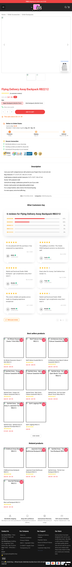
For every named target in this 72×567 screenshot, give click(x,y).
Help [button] (69, 564)
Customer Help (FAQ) (44, 548)
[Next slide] (68, 45)
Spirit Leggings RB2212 (33, 424)
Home (3, 15)
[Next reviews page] (66, 320)
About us (22, 535)
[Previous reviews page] (57, 320)
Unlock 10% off (3, 559)
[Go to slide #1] (31, 77)
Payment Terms (42, 540)
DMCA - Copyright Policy (27, 543)
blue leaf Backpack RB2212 (12, 502)
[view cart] (69, 7)
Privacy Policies (24, 540)
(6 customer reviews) (16, 93)
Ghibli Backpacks (27, 15)
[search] (65, 7)
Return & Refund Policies (45, 542)
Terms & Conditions (25, 537)
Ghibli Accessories (14, 15)
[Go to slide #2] (40, 77)
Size (3, 100)
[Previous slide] (4, 45)
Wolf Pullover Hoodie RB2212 (34, 360)
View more (36, 436)
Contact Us (41, 545)
